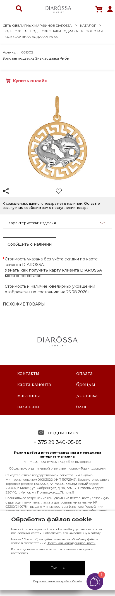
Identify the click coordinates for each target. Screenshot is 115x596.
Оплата (84, 373)
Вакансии (28, 406)
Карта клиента (34, 384)
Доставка (87, 395)
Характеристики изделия (32, 223)
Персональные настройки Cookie (57, 581)
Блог (81, 406)
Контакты (28, 373)
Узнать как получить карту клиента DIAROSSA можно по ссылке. (53, 273)
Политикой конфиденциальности (71, 543)
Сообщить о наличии (30, 244)
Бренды (85, 384)
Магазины (28, 395)
